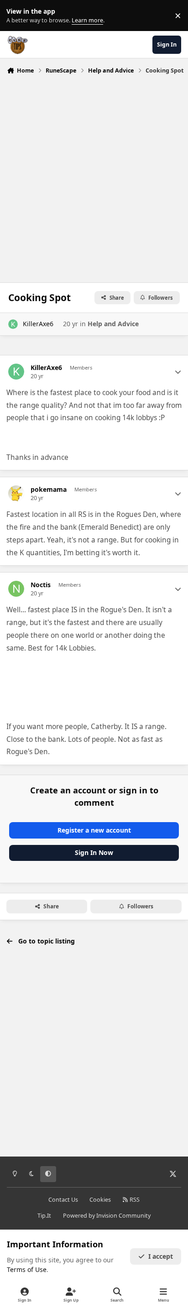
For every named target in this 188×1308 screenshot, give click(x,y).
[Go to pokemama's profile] (16, 493)
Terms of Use (27, 1269)
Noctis (41, 585)
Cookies (100, 1200)
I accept (160, 1256)
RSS (134, 1200)
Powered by (107, 1215)
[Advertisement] (94, 176)
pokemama (49, 489)
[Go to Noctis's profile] (16, 589)
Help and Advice (113, 323)
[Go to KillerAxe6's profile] (13, 324)
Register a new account (94, 830)
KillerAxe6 (38, 323)
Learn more (17, 15)
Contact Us (63, 1200)
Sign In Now (94, 852)
